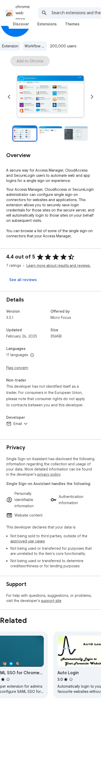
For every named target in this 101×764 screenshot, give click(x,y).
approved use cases (27, 541)
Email (17, 423)
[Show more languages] (32, 355)
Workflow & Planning (36, 46)
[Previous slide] (9, 97)
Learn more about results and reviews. (58, 265)
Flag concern (17, 367)
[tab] (21, 24)
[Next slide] (92, 97)
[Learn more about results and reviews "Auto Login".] (71, 679)
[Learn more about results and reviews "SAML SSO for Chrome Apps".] (8, 679)
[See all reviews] (23, 280)
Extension (10, 46)
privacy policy (48, 474)
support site (51, 600)
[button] (50, 97)
